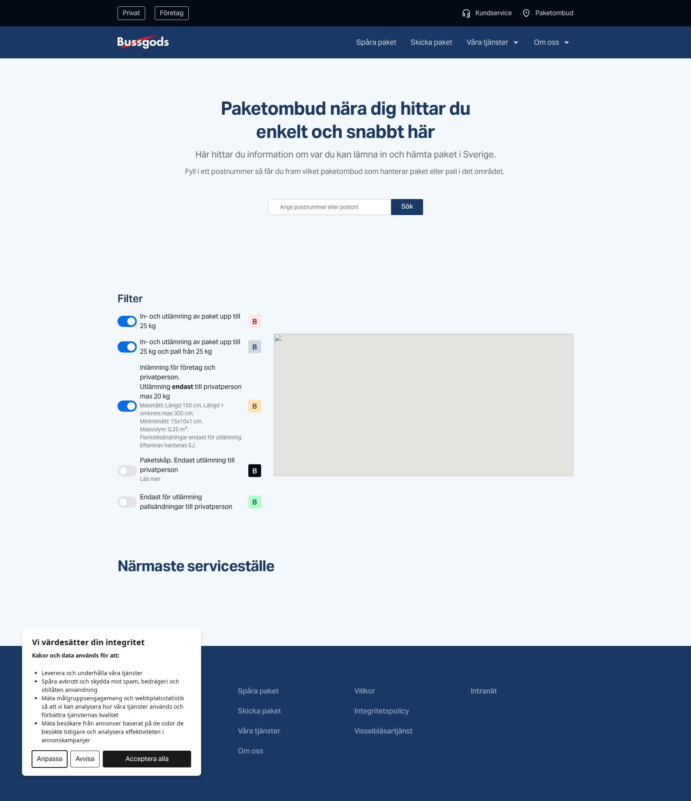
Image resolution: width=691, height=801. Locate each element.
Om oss (546, 42)
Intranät (484, 691)
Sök (407, 207)
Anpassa (49, 759)
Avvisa (85, 759)
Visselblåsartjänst (383, 731)
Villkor (364, 691)
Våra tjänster (487, 42)
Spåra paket (376, 42)
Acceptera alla (147, 759)
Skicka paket (431, 42)
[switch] (181, 321)
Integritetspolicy (381, 711)
